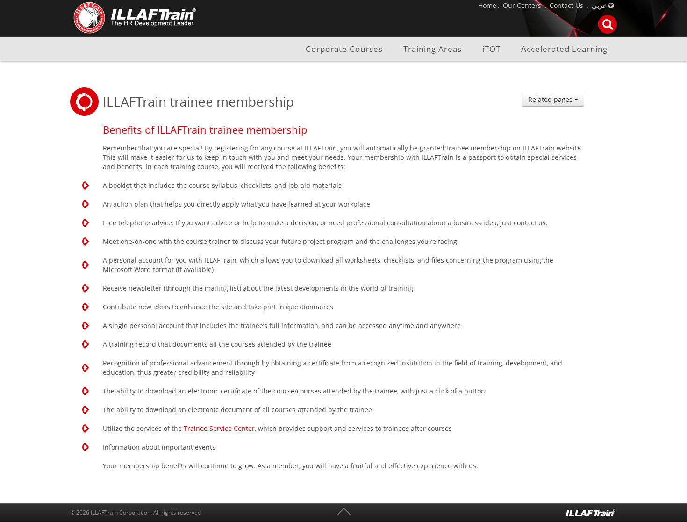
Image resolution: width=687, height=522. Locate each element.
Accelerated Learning (564, 49)
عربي (599, 5)
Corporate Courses (344, 49)
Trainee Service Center (219, 428)
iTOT (491, 49)
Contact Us (566, 5)
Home (487, 5)
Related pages (551, 99)
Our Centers (522, 5)
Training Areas (432, 49)
